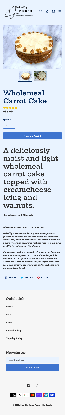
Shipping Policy (14, 338)
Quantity (7, 119)
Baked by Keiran (27, 404)
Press (9, 322)
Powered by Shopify (43, 404)
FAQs (9, 314)
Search (9, 306)
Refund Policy (13, 330)
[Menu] (60, 11)
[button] (10, 108)
